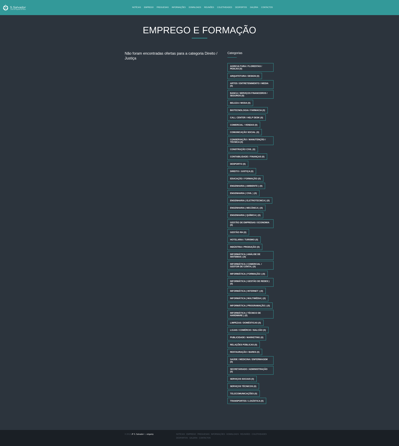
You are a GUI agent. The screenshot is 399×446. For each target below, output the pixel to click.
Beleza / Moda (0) (240, 103)
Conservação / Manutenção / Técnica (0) (248, 140)
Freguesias (163, 7)
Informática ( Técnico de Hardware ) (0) (245, 314)
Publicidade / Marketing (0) (246, 337)
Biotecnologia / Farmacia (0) (247, 110)
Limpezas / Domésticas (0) (245, 322)
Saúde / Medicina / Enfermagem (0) (249, 360)
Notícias (136, 7)
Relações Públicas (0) (243, 344)
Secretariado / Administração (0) (248, 370)
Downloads (195, 7)
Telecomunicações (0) (243, 393)
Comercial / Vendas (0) (243, 125)
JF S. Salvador (137, 434)
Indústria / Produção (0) (245, 247)
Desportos (241, 7)
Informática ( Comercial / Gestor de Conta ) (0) (246, 265)
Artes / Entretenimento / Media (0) (249, 84)
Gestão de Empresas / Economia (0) (249, 223)
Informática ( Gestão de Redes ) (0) (249, 282)
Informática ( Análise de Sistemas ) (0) (245, 255)
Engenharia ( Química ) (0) (245, 215)
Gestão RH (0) (238, 232)
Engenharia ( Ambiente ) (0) (246, 186)
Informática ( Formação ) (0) (247, 274)
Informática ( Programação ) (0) (250, 305)
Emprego (149, 7)
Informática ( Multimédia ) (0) (248, 298)
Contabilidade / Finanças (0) (247, 156)
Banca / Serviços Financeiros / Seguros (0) (248, 94)
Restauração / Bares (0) (245, 352)
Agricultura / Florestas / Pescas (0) (246, 67)
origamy (150, 434)
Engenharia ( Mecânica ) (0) (246, 208)
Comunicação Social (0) (244, 132)
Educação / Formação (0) (245, 178)
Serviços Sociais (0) (242, 379)
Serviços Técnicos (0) (243, 386)
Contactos (267, 7)
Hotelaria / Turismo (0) (244, 239)
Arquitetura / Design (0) (244, 76)
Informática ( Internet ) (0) (246, 291)
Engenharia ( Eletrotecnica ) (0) (250, 200)
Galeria (254, 7)
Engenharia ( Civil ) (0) (243, 193)
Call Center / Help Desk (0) (246, 117)
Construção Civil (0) (242, 149)
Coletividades (224, 7)
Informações (179, 7)
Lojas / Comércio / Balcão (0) (248, 330)
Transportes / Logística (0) (247, 401)
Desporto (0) (238, 164)
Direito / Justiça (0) (241, 171)
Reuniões (209, 7)
